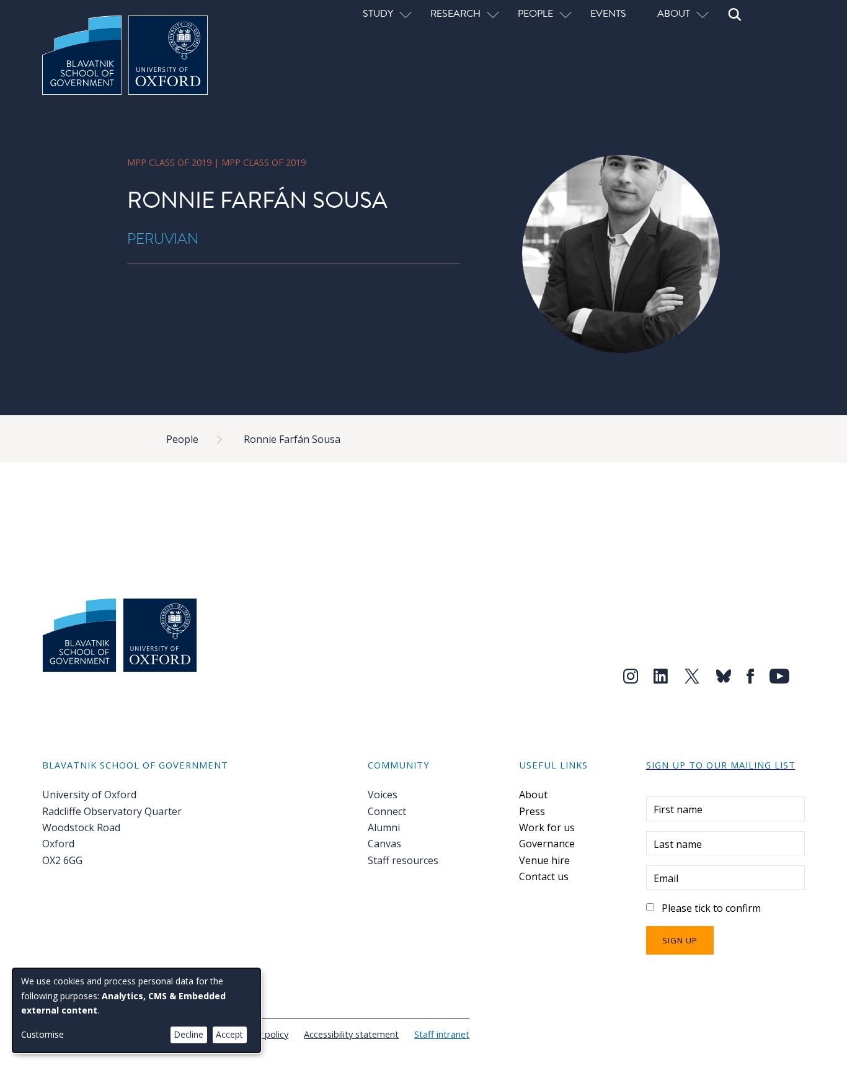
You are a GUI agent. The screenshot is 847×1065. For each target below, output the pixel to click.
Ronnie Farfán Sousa (292, 439)
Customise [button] (42, 1034)
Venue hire (544, 860)
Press (532, 811)
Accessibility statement (351, 1034)
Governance (547, 843)
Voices (382, 794)
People (182, 439)
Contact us (544, 876)
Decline (188, 1034)
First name (678, 809)
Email (666, 878)
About (533, 794)
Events (608, 13)
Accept (229, 1034)
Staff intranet (441, 1034)
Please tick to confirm (711, 908)
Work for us (547, 827)
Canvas (384, 843)
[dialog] (136, 1010)
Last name (678, 844)
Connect (387, 811)
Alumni (384, 827)
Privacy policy (260, 1034)
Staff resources (403, 860)
